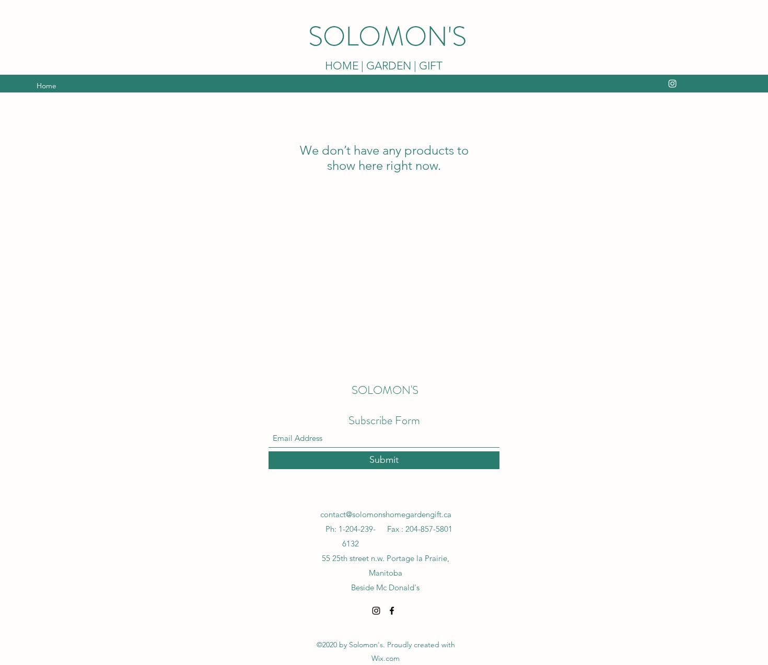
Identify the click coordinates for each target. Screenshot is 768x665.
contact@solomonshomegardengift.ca (385, 514)
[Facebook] (392, 610)
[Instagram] (672, 83)
